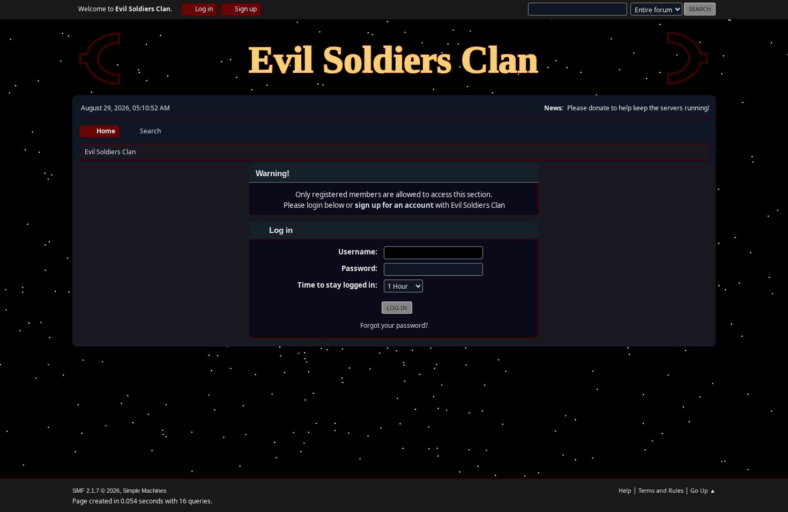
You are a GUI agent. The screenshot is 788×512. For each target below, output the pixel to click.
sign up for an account (394, 205)
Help (625, 490)
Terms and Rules (660, 490)
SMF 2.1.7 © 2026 (96, 490)
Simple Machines (145, 490)
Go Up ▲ (703, 490)
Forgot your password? (394, 325)
